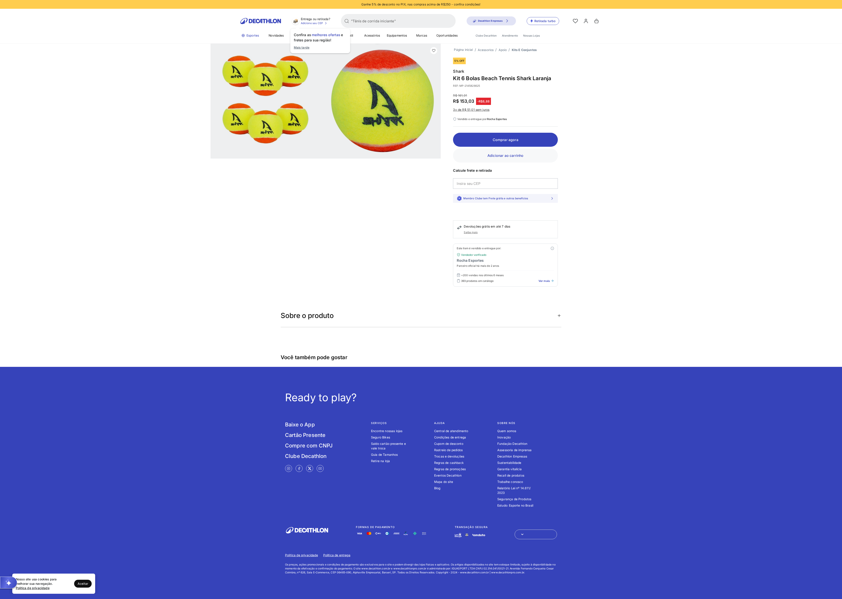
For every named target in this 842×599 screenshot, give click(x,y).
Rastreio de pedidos (448, 450)
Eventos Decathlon (448, 475)
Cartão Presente (305, 435)
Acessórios (372, 35)
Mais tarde (302, 47)
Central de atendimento (451, 431)
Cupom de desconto (448, 443)
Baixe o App (300, 424)
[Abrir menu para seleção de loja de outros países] (536, 534)
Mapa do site (443, 482)
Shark (458, 71)
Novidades (276, 35)
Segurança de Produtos (514, 499)
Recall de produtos (510, 475)
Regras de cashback (449, 463)
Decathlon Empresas (512, 456)
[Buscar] (346, 21)
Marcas (421, 35)
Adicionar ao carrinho (505, 155)
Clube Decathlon (486, 35)
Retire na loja (380, 461)
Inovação (504, 437)
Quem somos (506, 431)
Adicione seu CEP (312, 23)
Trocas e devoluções (449, 456)
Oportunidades (447, 35)
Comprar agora (505, 140)
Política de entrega (336, 555)
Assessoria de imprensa (514, 450)
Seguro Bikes (380, 437)
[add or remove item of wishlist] (433, 50)
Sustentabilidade (509, 463)
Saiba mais (471, 232)
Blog (437, 488)
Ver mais (544, 281)
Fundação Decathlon (512, 443)
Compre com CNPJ (309, 445)
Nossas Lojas (531, 35)
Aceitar (83, 583)
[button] (8, 582)
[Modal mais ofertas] (552, 248)
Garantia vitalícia (509, 469)
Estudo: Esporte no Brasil (515, 505)
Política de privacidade (301, 555)
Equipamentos (397, 35)
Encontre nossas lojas (386, 431)
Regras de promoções (450, 469)
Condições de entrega (450, 437)
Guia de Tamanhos (384, 454)
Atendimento (510, 35)
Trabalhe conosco (510, 482)
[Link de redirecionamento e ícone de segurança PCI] (467, 535)
